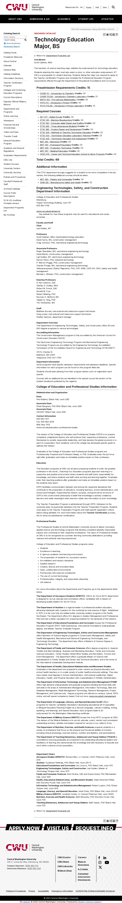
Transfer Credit (10, 136)
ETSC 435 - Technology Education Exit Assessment (63, 138)
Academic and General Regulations (14, 149)
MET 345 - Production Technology (56, 148)
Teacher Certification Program (13, 84)
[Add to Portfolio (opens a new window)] (107, 34)
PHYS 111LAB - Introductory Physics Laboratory (62, 106)
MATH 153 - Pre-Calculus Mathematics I (58, 99)
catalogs (26, 902)
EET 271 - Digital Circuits (51, 117)
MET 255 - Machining (49, 142)
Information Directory (13, 78)
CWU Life (8, 160)
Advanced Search (12, 46)
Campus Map (10, 70)
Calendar (8, 65)
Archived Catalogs (12, 189)
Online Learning (11, 116)
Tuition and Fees (11, 132)
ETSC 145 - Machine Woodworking (56, 120)
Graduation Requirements (15, 155)
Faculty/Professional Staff (13, 183)
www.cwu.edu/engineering (48, 211)
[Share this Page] (110, 34)
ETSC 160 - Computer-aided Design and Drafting (62, 123)
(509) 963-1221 (34, 868)
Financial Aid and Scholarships (11, 126)
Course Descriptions (13, 97)
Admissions (9, 120)
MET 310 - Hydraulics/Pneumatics (55, 145)
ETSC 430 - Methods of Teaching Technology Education (65, 132)
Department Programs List (14, 209)
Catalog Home (10, 52)
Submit (110, 7)
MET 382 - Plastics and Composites (56, 179)
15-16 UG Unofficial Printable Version (12, 202)
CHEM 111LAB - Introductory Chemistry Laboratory (63, 96)
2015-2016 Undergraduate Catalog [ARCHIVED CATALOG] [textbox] (92, 29)
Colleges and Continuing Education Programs (14, 91)
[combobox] (94, 29)
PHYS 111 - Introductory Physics (55, 103)
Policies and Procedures (14, 177)
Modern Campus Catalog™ (90, 902)
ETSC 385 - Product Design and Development (61, 129)
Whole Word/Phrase (13, 43)
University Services (12, 172)
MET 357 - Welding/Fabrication (54, 151)
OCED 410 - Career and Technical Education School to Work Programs (72, 154)
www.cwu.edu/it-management (102, 696)
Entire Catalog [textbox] (9, 37)
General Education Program (12, 142)
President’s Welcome (13, 57)
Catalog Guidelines (12, 74)
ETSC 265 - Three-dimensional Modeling (58, 126)
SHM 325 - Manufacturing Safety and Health (60, 182)
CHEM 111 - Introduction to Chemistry (57, 93)
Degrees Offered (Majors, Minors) (15, 103)
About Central (10, 61)
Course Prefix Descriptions (10, 194)
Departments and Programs (11, 110)
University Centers (12, 168)
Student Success (11, 164)
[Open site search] (113, 7)
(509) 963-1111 (31, 866)
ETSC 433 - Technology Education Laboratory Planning (65, 135)
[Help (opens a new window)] (116, 34)
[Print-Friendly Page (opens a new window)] (113, 34)
